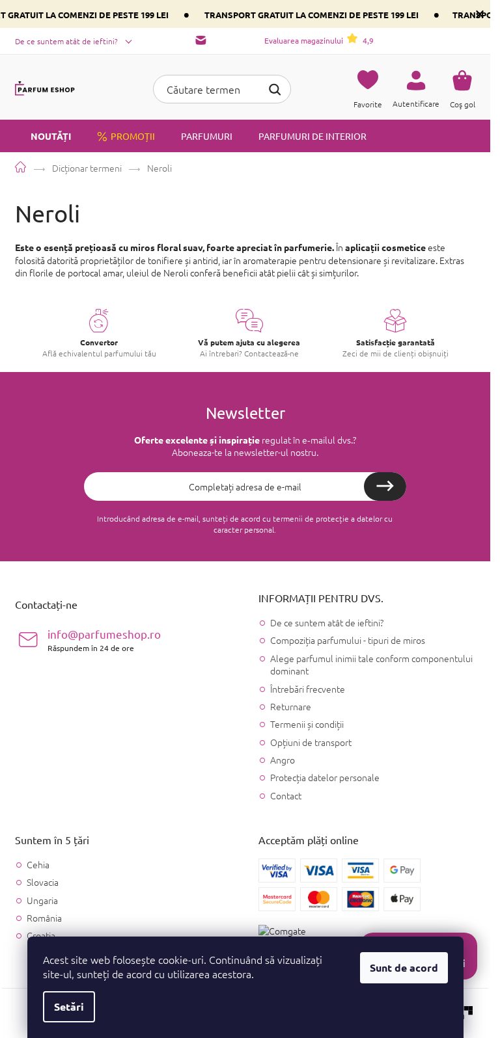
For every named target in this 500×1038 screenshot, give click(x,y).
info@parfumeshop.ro (104, 639)
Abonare (385, 486)
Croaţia (41, 935)
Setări (69, 1006)
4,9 (319, 40)
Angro (282, 759)
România (44, 918)
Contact (285, 795)
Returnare (290, 706)
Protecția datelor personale (325, 777)
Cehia (38, 864)
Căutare (274, 87)
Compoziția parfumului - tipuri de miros (347, 639)
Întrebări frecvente (307, 688)
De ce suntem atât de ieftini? (66, 41)
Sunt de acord (404, 967)
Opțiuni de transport (311, 742)
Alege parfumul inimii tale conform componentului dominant (371, 664)
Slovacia (43, 882)
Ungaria (42, 900)
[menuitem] (43, 136)
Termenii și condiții (307, 723)
